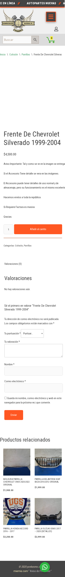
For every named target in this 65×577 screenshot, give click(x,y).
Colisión (13, 54)
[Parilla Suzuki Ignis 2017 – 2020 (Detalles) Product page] (48, 511)
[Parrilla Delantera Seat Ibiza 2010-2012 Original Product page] (48, 462)
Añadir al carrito (38, 229)
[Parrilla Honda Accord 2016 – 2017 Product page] (17, 511)
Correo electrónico (15, 381)
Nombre (9, 364)
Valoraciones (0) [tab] (13, 263)
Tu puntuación (12, 333)
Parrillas (26, 54)
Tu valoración (12, 341)
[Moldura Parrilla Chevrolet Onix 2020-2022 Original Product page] (17, 462)
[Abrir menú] (51, 17)
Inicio (3, 54)
